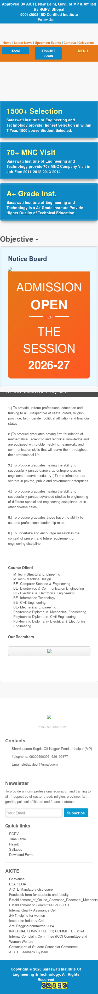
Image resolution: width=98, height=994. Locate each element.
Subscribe (76, 812)
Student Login (48, 53)
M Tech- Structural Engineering (36, 574)
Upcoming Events (48, 42)
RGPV (14, 833)
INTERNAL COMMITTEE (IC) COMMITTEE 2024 (46, 930)
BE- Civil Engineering (29, 602)
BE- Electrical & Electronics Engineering (43, 592)
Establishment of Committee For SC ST (39, 904)
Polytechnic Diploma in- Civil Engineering (44, 616)
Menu (83, 50)
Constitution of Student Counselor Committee (43, 946)
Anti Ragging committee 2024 (31, 925)
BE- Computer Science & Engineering (41, 583)
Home (7, 42)
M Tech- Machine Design (32, 578)
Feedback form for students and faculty (39, 894)
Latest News (23, 42)
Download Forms (21, 854)
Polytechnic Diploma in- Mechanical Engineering (49, 611)
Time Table (17, 838)
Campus (70, 42)
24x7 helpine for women (27, 915)
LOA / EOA (17, 883)
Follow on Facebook (51, 727)
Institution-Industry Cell (26, 920)
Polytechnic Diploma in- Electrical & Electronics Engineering (49, 623)
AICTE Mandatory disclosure (31, 889)
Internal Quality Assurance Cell (32, 910)
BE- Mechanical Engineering (34, 607)
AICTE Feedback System (28, 951)
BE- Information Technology (34, 597)
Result (14, 844)
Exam (15, 50)
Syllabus (15, 849)
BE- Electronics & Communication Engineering (48, 588)
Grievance (86, 42)
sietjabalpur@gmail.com (39, 764)
